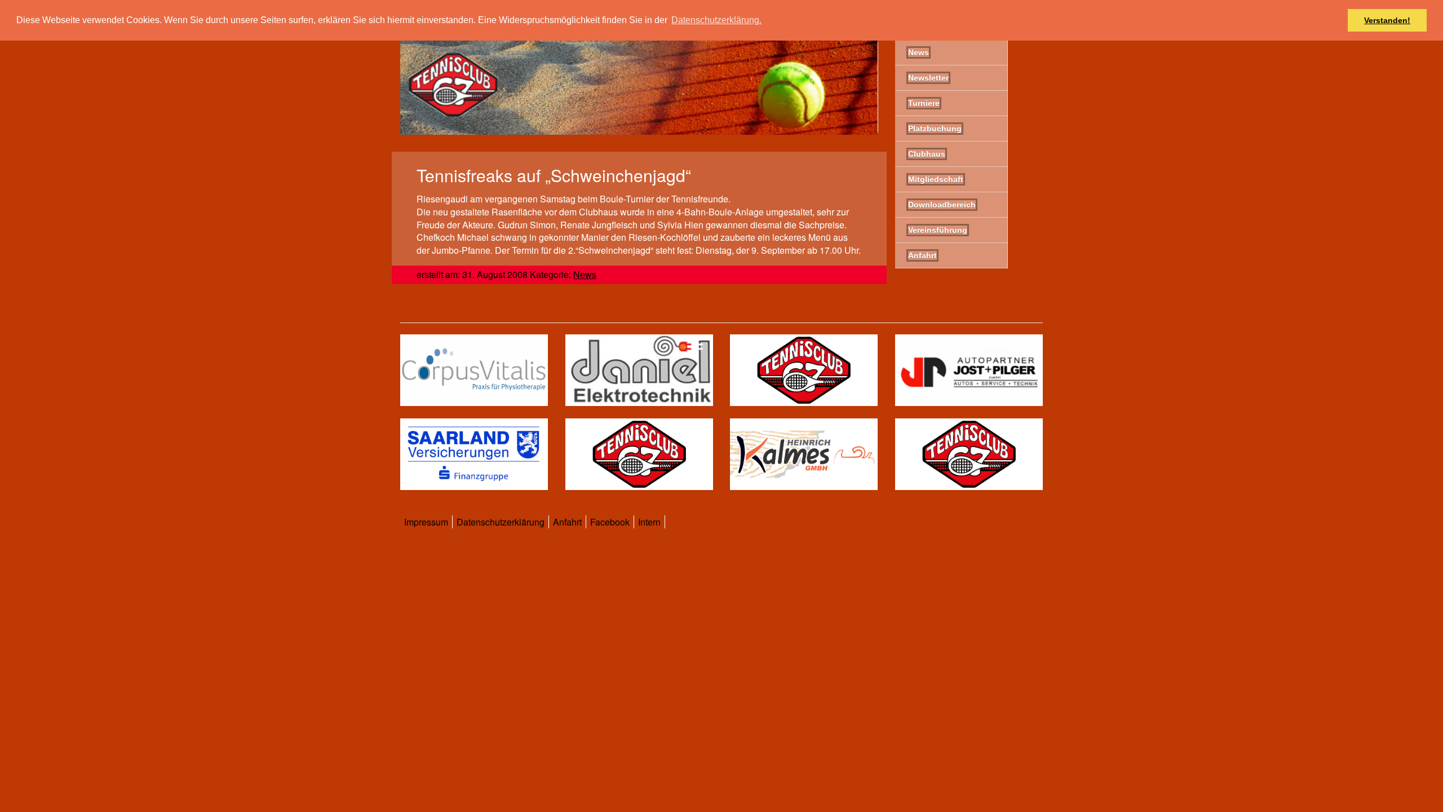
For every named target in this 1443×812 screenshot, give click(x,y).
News (584, 274)
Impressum (426, 521)
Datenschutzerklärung (501, 521)
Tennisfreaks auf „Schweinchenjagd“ (554, 175)
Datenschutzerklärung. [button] (716, 20)
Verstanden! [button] (1387, 20)
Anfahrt (567, 521)
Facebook (610, 521)
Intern (649, 521)
